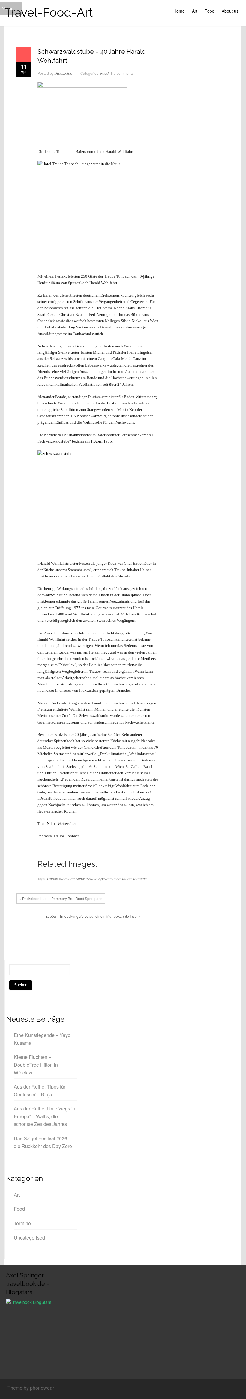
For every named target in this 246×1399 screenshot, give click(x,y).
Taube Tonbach (134, 878)
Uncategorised (29, 1237)
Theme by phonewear (31, 1387)
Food (209, 11)
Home (179, 11)
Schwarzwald (87, 878)
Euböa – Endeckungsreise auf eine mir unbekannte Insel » (93, 916)
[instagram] (237, 1388)
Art (194, 11)
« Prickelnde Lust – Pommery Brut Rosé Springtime (61, 898)
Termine (22, 1223)
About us (230, 11)
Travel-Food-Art (48, 12)
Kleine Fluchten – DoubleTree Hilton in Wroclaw (36, 1064)
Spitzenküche (109, 878)
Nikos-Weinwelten (62, 823)
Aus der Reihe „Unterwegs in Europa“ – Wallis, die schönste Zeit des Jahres (44, 1116)
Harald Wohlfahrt (61, 878)
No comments (122, 73)
